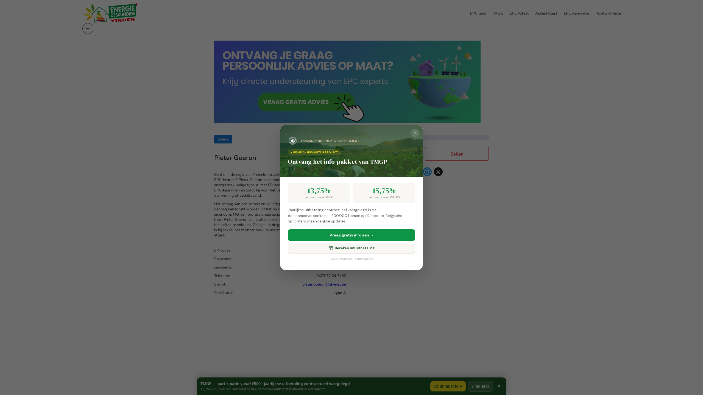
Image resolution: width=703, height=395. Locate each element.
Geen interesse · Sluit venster (351, 259)
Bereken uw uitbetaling (355, 248)
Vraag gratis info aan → (352, 235)
